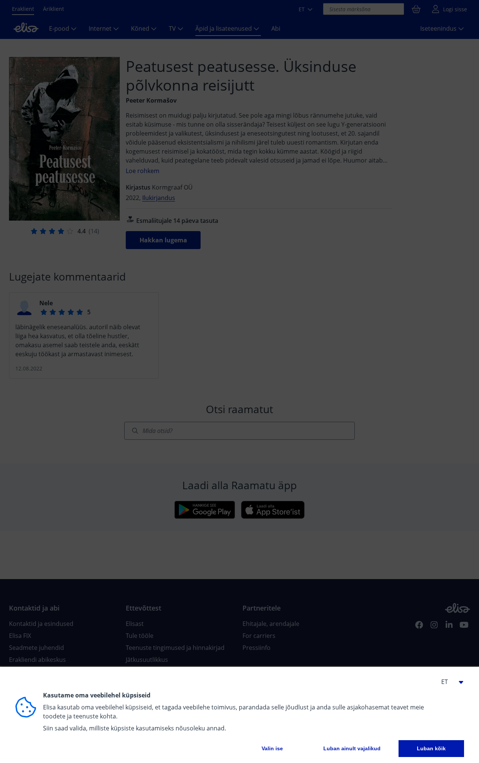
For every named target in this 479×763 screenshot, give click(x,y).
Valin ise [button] (272, 748)
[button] (449, 682)
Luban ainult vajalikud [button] (352, 748)
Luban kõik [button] (431, 748)
